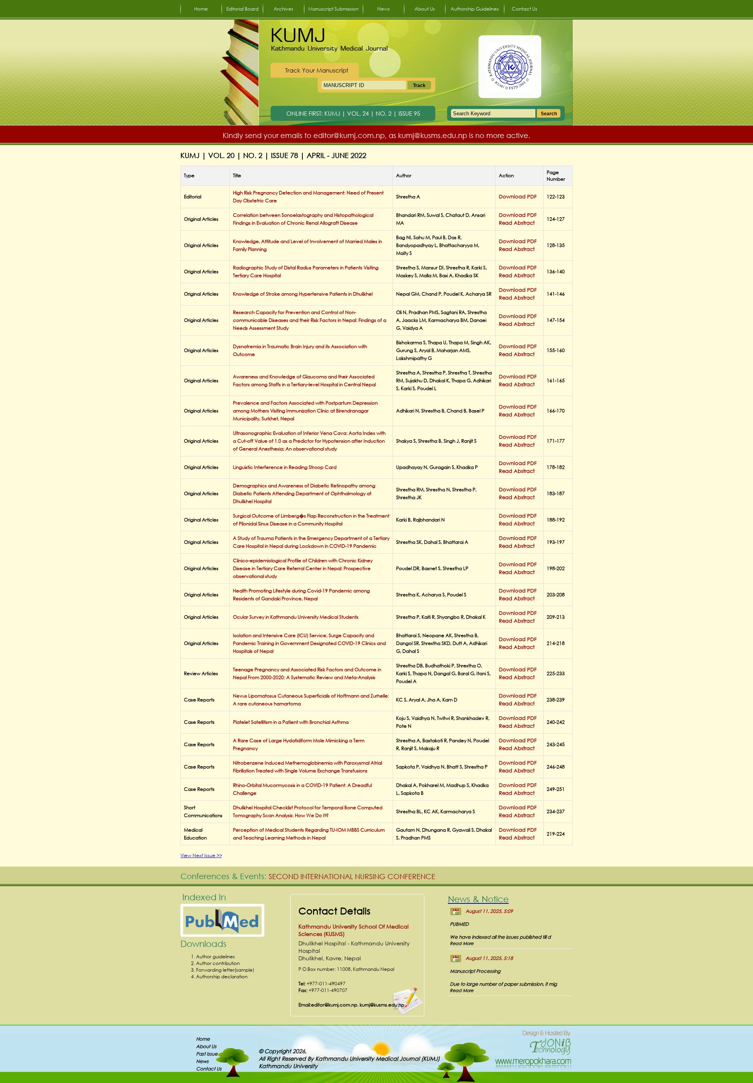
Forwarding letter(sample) (225, 970)
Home (201, 8)
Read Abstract (517, 223)
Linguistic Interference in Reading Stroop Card (284, 467)
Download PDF (518, 196)
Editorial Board (242, 8)
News (383, 8)
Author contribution (218, 963)
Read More (461, 943)
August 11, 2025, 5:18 (489, 958)
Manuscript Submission (333, 8)
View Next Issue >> (201, 855)
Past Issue (207, 1053)
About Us (425, 8)
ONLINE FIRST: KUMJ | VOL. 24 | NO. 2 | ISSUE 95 (353, 113)
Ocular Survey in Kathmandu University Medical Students (295, 617)
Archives (283, 8)
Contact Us (524, 8)
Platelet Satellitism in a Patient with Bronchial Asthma (291, 722)
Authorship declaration (221, 976)
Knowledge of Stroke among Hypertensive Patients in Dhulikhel (303, 294)
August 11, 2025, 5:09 (489, 911)
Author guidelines (215, 956)
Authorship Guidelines (475, 8)
